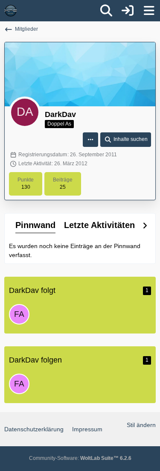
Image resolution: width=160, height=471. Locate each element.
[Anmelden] (127, 10)
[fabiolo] (19, 314)
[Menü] (148, 10)
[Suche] (106, 10)
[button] (90, 139)
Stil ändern (141, 424)
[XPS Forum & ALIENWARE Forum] (11, 10)
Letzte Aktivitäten (99, 225)
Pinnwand (35, 225)
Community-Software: (80, 458)
